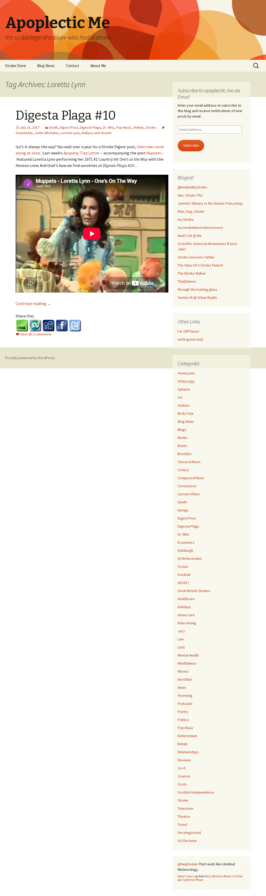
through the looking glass (197, 289)
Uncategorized (189, 832)
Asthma (183, 405)
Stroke (150, 127)
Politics (183, 719)
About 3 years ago (188, 876)
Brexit (182, 445)
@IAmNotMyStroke (192, 187)
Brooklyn (184, 453)
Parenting (185, 695)
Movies (183, 671)
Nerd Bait (185, 679)
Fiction (183, 566)
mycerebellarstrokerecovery (200, 227)
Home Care (186, 615)
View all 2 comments (36, 334)
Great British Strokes (194, 590)
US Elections (187, 840)
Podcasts (185, 703)
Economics (186, 542)
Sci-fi (181, 768)
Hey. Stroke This (190, 195)
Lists (181, 647)
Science (184, 776)
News (182, 687)
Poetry (183, 711)
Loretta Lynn (70, 133)
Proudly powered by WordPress (30, 357)
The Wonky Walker (192, 273)
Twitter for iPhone (192, 880)
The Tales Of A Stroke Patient (200, 265)
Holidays (184, 607)
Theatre (184, 816)
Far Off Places (188, 331)
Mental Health (188, 655)
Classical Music (189, 461)
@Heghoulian (188, 864)
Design (183, 510)
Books (183, 437)
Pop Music (124, 127)
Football (184, 574)
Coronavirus (187, 486)
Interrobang (187, 623)
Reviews (184, 760)
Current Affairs (189, 494)
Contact (72, 65)
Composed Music (191, 478)
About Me (98, 65)
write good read (190, 339)
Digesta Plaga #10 (66, 115)
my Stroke (186, 219)
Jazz (181, 631)
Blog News (46, 65)
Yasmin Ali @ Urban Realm (197, 297)
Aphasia (184, 389)
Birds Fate (186, 413)
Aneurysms (186, 373)
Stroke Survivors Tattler (196, 257)
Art (180, 397)
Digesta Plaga (90, 127)
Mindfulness (187, 663)
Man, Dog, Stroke (191, 211)
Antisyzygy (186, 381)
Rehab (139, 127)
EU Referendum (190, 558)
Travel (182, 824)
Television (185, 808)
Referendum (187, 735)
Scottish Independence (196, 792)
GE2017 (183, 582)
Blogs (182, 429)
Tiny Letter (81, 152)
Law (181, 639)
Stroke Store (15, 65)
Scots (182, 784)
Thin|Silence (187, 281)
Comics (183, 470)
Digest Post (69, 127)
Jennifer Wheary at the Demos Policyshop (210, 203)
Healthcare (186, 598)
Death (53, 127)
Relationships (188, 752)
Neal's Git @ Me (190, 235)
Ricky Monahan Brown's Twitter (224, 876)
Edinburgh (185, 550)
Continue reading (33, 303)
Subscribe (191, 145)
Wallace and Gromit (96, 133)
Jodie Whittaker (47, 133)
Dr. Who (108, 127)
